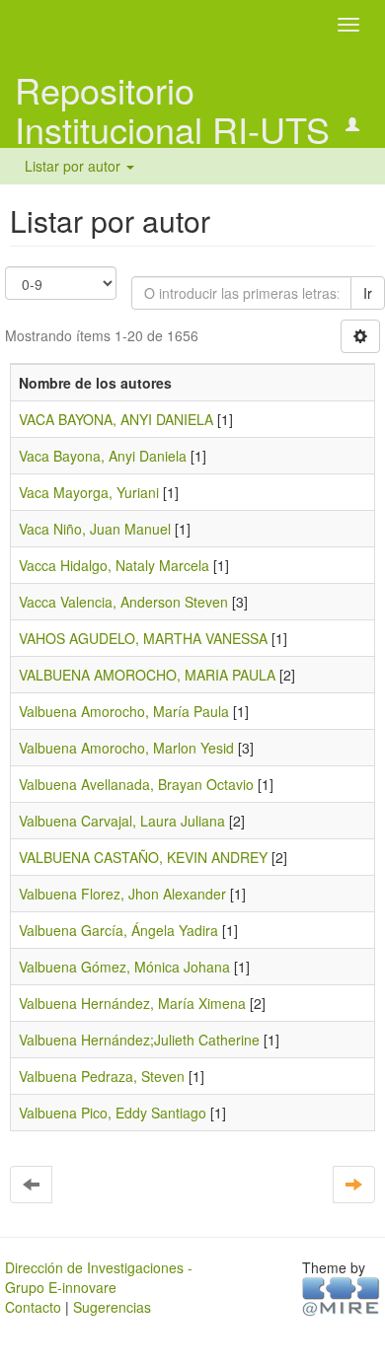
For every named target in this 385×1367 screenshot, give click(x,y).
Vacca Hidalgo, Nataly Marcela (114, 565)
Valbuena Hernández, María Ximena (132, 1003)
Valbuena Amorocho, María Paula (124, 711)
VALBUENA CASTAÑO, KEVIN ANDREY (143, 857)
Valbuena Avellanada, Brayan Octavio (136, 784)
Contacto (33, 1307)
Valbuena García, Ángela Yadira (118, 930)
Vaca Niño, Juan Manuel (95, 529)
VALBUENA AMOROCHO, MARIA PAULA (147, 674)
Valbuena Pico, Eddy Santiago (112, 1112)
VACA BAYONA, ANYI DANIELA (116, 419)
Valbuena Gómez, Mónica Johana (124, 966)
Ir (367, 293)
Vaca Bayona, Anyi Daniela (103, 456)
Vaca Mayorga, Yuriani (89, 492)
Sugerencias (112, 1307)
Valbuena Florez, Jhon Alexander (122, 893)
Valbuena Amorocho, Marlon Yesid (126, 747)
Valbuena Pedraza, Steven (102, 1076)
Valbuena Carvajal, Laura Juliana (122, 820)
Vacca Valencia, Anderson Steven (123, 602)
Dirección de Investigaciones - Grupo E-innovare (98, 1277)
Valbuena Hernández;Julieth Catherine (139, 1039)
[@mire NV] (341, 1295)
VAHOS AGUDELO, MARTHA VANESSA (143, 638)
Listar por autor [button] (74, 166)
